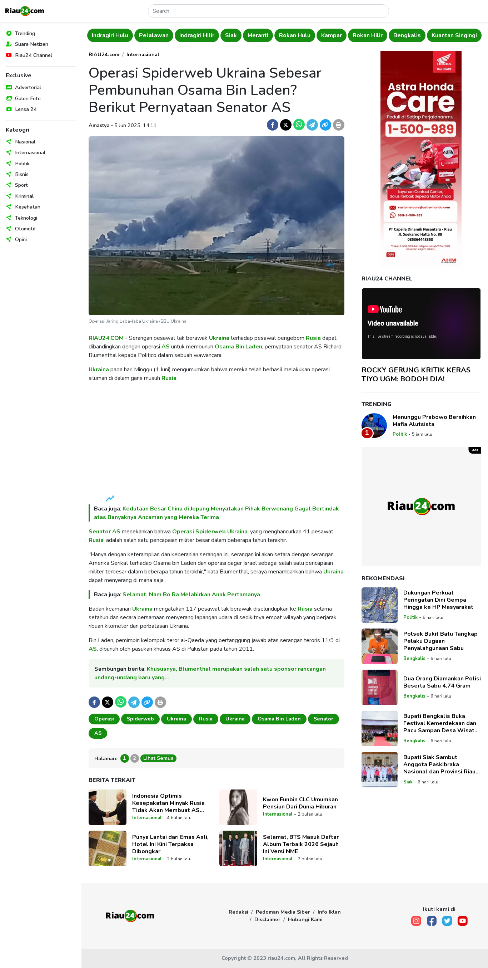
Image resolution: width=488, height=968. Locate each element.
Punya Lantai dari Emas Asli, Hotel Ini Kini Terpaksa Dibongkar (170, 844)
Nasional (25, 141)
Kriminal (24, 196)
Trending (25, 33)
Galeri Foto (28, 98)
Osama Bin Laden (238, 347)
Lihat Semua (158, 758)
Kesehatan (27, 206)
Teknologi (26, 217)
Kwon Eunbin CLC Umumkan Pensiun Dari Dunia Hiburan (300, 803)
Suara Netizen (31, 44)
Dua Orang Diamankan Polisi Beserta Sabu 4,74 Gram (442, 682)
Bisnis (22, 174)
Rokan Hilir (320, 35)
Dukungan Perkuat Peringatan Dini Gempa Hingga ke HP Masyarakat (438, 600)
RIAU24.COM (106, 338)
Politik (22, 163)
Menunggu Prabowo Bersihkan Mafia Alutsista (434, 420)
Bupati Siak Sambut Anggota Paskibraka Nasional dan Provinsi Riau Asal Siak (439, 764)
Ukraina (219, 338)
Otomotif (25, 228)
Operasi (183, 532)
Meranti (210, 35)
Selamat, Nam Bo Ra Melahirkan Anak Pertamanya (191, 594)
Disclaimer (267, 919)
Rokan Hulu (247, 35)
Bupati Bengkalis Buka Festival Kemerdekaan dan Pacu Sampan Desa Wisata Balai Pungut (440, 723)
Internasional (30, 152)
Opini (21, 239)
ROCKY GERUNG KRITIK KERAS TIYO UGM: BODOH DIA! (416, 374)
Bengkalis (360, 35)
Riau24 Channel (33, 55)
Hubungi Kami (305, 919)
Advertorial (28, 87)
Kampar (284, 35)
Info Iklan (329, 911)
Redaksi (238, 911)
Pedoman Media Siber (283, 911)
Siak (184, 35)
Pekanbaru (455, 35)
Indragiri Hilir (149, 35)
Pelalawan (106, 35)
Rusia (313, 338)
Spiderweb (210, 532)
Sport (21, 185)
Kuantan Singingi (407, 35)
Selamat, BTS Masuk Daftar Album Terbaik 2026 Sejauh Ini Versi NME (301, 844)
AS (165, 347)
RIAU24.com (104, 54)
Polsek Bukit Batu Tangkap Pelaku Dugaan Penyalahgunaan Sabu (440, 641)
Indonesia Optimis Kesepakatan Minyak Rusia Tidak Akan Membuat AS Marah (168, 803)
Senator (100, 532)
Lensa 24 (26, 109)
